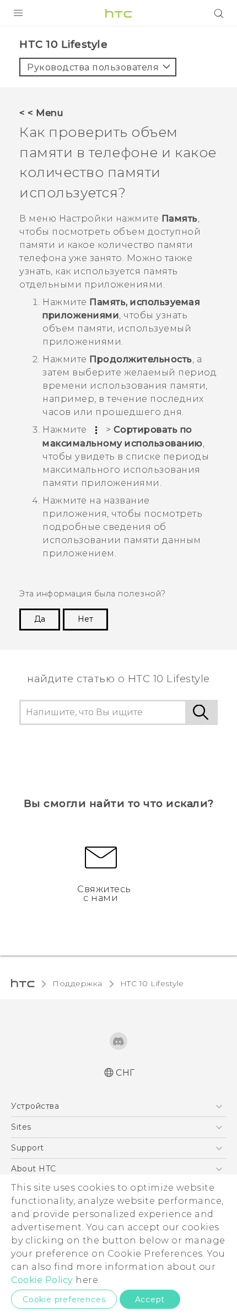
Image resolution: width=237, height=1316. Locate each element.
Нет (85, 619)
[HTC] (118, 13)
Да (39, 619)
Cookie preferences (64, 1299)
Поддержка (77, 983)
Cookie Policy (42, 1280)
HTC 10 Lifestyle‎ (152, 983)
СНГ (125, 1073)
